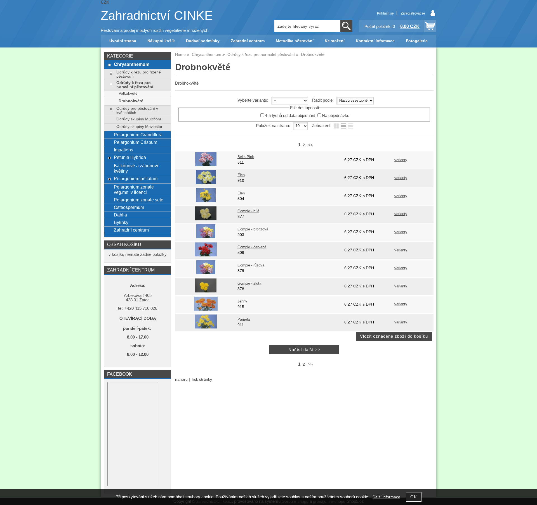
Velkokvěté (128, 93)
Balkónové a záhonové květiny (136, 168)
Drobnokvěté (131, 101)
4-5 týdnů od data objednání (290, 115)
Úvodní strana (122, 41)
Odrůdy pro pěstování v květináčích (137, 110)
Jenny (242, 301)
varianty (400, 160)
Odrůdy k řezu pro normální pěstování (134, 85)
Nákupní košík (161, 41)
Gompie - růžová (250, 265)
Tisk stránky (201, 379)
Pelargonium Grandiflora (138, 134)
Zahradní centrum (248, 41)
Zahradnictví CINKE (157, 15)
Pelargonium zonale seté (138, 199)
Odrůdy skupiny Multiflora (138, 119)
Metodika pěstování (295, 41)
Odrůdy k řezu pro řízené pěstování (138, 74)
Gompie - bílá (248, 211)
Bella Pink (245, 157)
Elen (241, 175)
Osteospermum (129, 207)
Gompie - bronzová (252, 229)
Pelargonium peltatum (135, 178)
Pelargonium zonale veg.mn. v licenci (134, 189)
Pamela (243, 319)
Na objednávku (335, 115)
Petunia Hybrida (130, 157)
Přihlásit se (385, 13)
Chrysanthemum (131, 64)
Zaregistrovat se (413, 13)
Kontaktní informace (375, 41)
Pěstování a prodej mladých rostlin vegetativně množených (154, 30)
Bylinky (121, 222)
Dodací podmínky (203, 41)
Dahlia (120, 214)
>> (310, 145)
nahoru (181, 379)
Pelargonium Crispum (135, 142)
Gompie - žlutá (249, 283)
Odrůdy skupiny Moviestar (139, 127)
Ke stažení (335, 41)
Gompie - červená (251, 247)
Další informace (386, 497)
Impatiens (123, 149)
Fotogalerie (417, 41)
